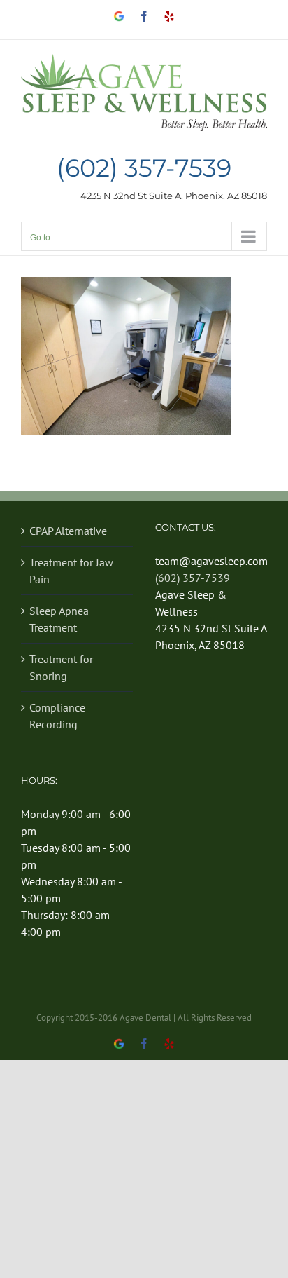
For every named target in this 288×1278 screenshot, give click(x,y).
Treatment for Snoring (61, 667)
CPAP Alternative (68, 531)
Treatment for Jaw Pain (71, 570)
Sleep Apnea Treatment (59, 619)
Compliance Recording (57, 715)
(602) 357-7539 (144, 168)
